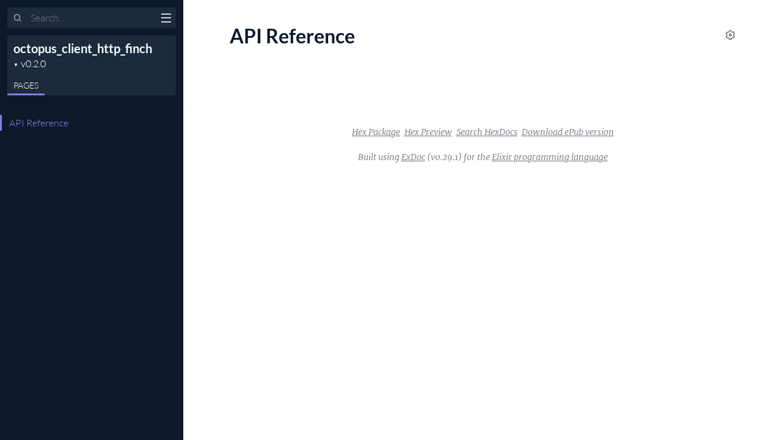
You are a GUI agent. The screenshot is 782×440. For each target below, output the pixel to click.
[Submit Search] (18, 18)
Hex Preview (428, 132)
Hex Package (376, 132)
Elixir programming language (550, 157)
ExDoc (413, 157)
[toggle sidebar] (166, 19)
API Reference (38, 123)
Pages (25, 85)
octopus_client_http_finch (82, 48)
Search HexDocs (486, 132)
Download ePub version (568, 132)
